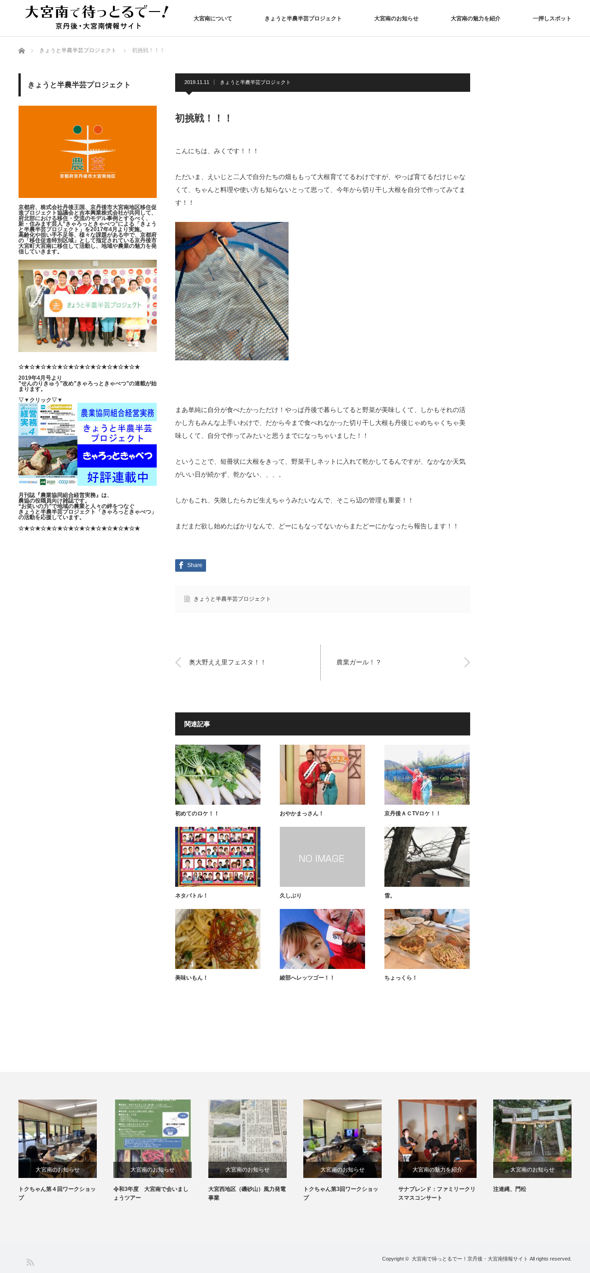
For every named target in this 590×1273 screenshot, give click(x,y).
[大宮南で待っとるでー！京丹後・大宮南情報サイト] (99, 18)
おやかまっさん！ (302, 813)
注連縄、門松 (509, 1189)
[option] (65, 1151)
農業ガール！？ (359, 662)
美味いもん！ (191, 977)
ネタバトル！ (191, 895)
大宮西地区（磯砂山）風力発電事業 (247, 1193)
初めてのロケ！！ (197, 813)
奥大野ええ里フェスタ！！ (227, 662)
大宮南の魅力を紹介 (476, 18)
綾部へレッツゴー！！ (307, 977)
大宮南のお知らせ (396, 18)
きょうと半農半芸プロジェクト (303, 18)
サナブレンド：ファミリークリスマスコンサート (437, 1193)
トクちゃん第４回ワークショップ (57, 1193)
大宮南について (213, 18)
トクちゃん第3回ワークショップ (340, 1193)
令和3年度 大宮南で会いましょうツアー (151, 1193)
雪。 (389, 895)
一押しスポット (552, 18)
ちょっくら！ (401, 977)
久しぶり (291, 895)
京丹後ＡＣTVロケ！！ (412, 813)
